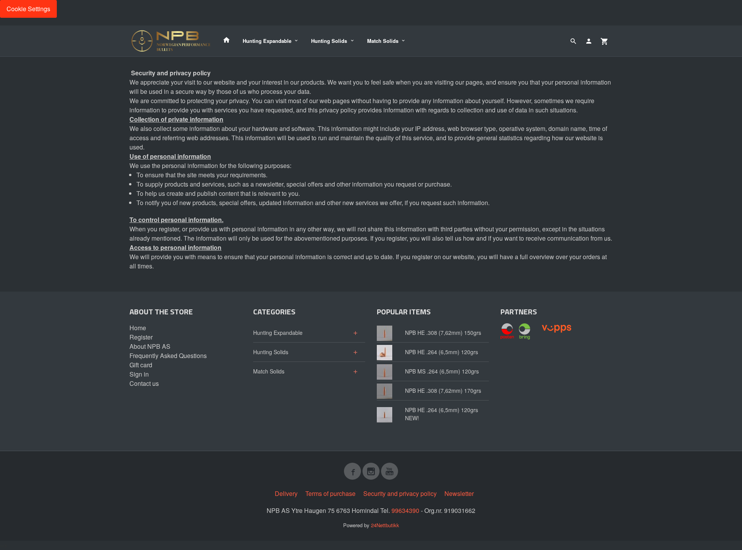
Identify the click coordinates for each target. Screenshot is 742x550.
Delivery (286, 493)
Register (141, 337)
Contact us (144, 383)
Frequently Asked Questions (168, 355)
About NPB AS (149, 346)
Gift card (140, 364)
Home (137, 327)
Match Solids (382, 40)
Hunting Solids (329, 40)
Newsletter (459, 493)
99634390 (405, 510)
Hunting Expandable (267, 40)
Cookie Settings (28, 8)
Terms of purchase (330, 493)
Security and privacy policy (400, 493)
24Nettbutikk (385, 525)
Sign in (139, 374)
